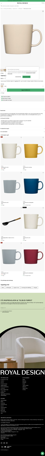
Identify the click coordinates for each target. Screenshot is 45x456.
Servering (24, 382)
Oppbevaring (24, 388)
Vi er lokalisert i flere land (5, 422)
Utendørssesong (4, 404)
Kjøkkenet (24, 386)
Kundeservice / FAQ (4, 379)
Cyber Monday (3, 411)
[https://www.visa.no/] (2, 447)
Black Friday (3, 410)
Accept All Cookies (26, 76)
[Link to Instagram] (4, 443)
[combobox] (22, 86)
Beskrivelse (2, 110)
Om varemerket (3, 131)
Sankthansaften (4, 407)
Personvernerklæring (4, 386)
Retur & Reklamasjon (4, 389)
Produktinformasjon (4, 128)
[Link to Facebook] (1, 443)
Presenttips (3, 403)
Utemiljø (24, 389)
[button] (42, 3)
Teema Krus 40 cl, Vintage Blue (28, 202)
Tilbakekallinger (3, 395)
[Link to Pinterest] (7, 443)
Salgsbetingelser (4, 385)
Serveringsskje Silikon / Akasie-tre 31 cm (7, 237)
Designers (2, 392)
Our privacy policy (29, 72)
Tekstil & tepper (25, 385)
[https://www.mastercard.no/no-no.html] (5, 447)
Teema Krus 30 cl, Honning (27, 167)
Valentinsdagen (4, 400)
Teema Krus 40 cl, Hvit (4, 167)
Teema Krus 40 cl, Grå (4, 202)
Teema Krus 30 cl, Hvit (26, 237)
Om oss (2, 382)
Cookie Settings (18, 76)
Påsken (2, 401)
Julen (2, 413)
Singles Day (3, 408)
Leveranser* (3, 388)
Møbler (23, 379)
